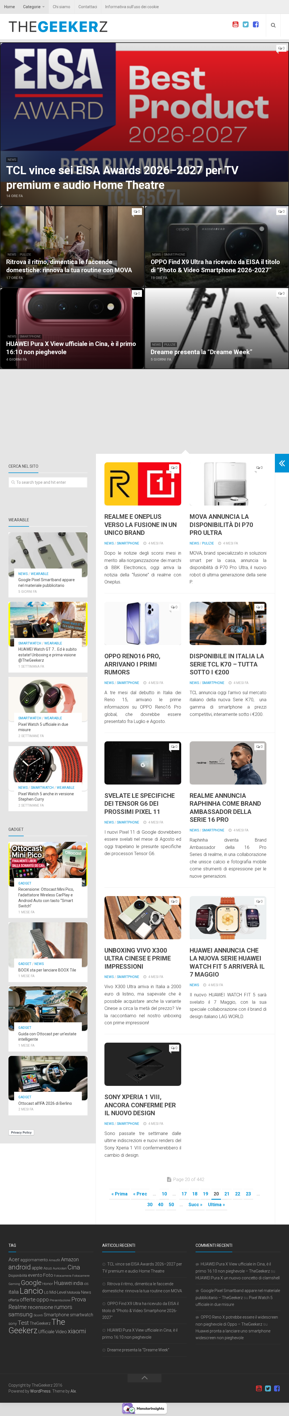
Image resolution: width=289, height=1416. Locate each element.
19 (205, 1194)
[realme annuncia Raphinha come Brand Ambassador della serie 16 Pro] (228, 763)
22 (237, 1194)
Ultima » (216, 1204)
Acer (13, 1259)
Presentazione (60, 1300)
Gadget (24, 883)
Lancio (31, 1291)
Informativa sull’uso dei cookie (132, 7)
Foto (48, 1275)
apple (37, 1268)
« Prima (119, 1194)
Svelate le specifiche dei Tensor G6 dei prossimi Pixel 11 (139, 803)
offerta (13, 1300)
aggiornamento (34, 1260)
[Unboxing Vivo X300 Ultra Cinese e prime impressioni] (142, 917)
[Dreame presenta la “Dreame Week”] (216, 328)
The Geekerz (36, 1326)
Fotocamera (62, 1276)
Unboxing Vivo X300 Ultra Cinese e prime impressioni (137, 958)
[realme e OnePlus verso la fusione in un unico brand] (142, 484)
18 (194, 1194)
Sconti (38, 1315)
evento (35, 1275)
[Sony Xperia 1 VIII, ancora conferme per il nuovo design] (142, 1064)
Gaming (14, 1284)
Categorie (32, 7)
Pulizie (25, 254)
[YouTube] (235, 24)
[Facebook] (255, 24)
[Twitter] (245, 24)
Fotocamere (81, 1276)
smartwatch (81, 1314)
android (19, 1267)
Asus (47, 1268)
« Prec (140, 1194)
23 (248, 1194)
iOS (86, 1284)
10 (164, 1194)
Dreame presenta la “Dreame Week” (138, 1350)
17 (184, 1194)
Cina (73, 1267)
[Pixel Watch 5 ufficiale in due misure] (47, 699)
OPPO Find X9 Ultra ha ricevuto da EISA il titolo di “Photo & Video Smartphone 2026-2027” (140, 1310)
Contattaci (87, 7)
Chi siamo (61, 7)
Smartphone (174, 254)
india (78, 1283)
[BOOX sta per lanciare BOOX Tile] (47, 944)
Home (9, 7)
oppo (42, 1300)
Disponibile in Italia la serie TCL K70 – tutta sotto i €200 (227, 664)
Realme (17, 1307)
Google (31, 1283)
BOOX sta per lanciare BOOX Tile (47, 970)
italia (13, 1292)
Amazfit (54, 1260)
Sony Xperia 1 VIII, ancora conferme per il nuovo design (140, 1105)
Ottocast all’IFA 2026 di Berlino (45, 1103)
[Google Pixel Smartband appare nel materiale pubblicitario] (47, 554)
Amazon (70, 1259)
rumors (63, 1307)
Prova (78, 1299)
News (12, 160)
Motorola (73, 1293)
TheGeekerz (40, 1323)
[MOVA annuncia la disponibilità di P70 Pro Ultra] (228, 484)
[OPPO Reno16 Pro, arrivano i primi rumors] (142, 623)
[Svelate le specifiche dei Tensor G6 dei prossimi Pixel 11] (142, 763)
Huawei (63, 1283)
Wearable (40, 574)
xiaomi (77, 1331)
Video (61, 1331)
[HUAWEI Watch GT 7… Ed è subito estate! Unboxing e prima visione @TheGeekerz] (47, 624)
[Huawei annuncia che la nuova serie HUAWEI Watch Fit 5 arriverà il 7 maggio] (228, 917)
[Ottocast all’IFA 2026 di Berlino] (47, 1078)
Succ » (195, 1204)
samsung (20, 1314)
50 (171, 1204)
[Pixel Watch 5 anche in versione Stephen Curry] (47, 768)
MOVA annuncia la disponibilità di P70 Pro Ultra (221, 524)
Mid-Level (57, 1292)
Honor (47, 1283)
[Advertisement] (144, 411)
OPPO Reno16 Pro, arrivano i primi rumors (132, 664)
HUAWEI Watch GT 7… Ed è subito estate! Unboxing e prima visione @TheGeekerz (47, 655)
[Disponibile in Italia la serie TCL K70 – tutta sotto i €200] (228, 623)
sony (12, 1323)
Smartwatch (29, 643)
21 (226, 1194)
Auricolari (60, 1268)
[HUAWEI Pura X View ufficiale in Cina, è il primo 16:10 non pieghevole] (72, 328)
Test (23, 1322)
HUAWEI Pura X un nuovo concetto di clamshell (238, 1278)
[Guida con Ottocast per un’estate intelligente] (47, 1008)
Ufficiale (46, 1331)
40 (160, 1204)
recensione (40, 1307)
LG (46, 1292)
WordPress (40, 1391)
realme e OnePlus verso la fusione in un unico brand (140, 524)
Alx (73, 1391)
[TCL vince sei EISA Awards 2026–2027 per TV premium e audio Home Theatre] (144, 124)
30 (149, 1204)
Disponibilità (17, 1276)
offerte (28, 1300)
